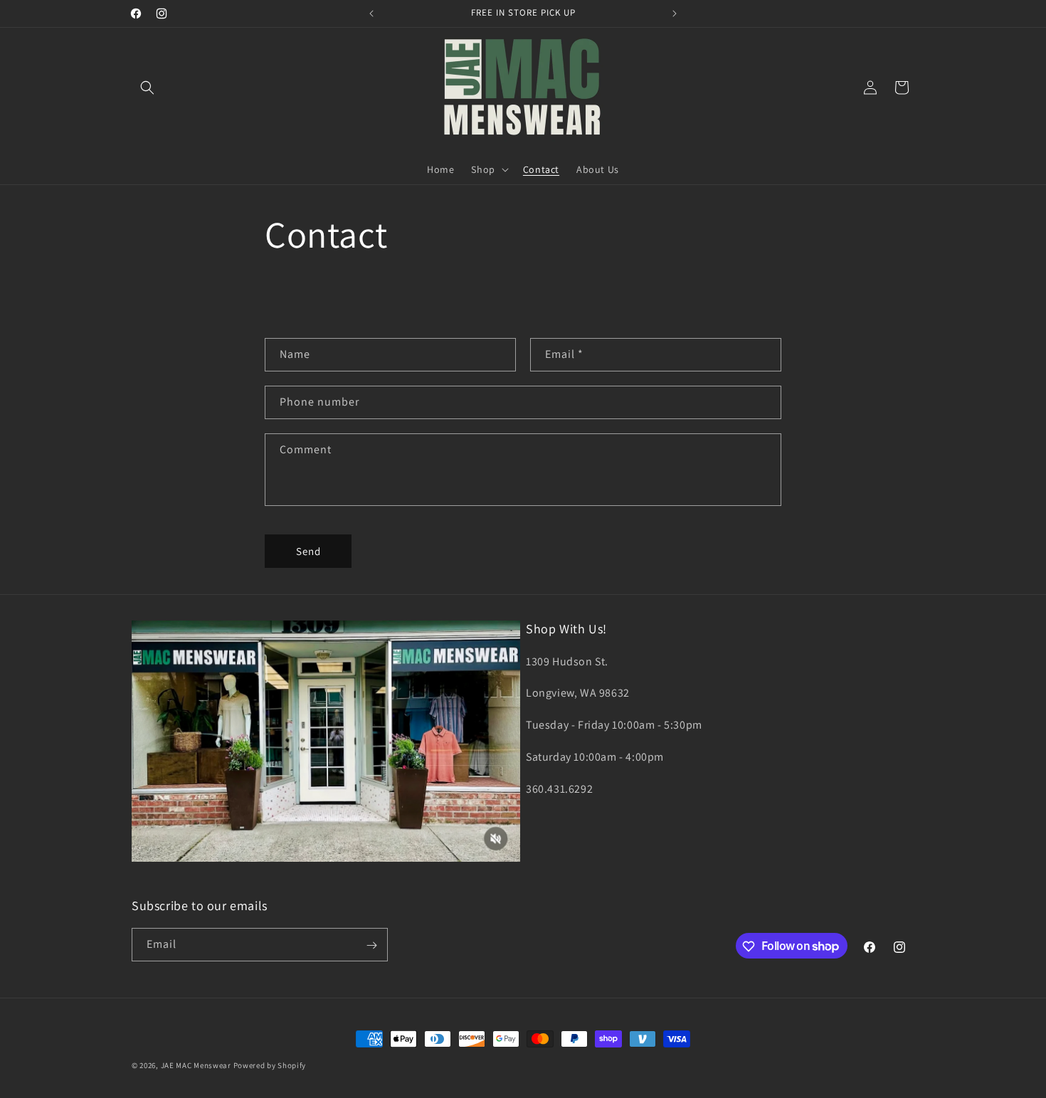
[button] (147, 87)
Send (308, 551)
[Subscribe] (371, 945)
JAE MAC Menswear (196, 1065)
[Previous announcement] (371, 13)
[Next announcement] (674, 13)
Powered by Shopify (270, 1065)
